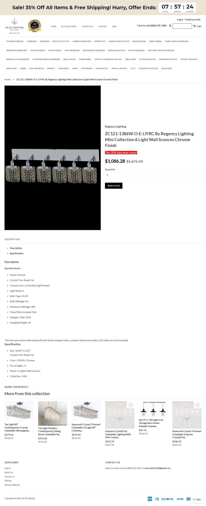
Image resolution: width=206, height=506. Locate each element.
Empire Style (99, 41)
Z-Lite (132, 68)
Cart (114, 26)
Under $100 (31, 41)
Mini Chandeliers (72, 50)
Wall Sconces (69, 59)
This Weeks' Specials (15, 41)
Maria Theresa (155, 41)
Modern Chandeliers (82, 41)
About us (9, 472)
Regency (51, 68)
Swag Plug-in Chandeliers (17, 59)
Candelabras (85, 59)
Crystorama (86, 68)
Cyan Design (63, 68)
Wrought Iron (139, 41)
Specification (16, 253)
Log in (180, 19)
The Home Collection (148, 68)
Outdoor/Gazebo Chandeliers (46, 59)
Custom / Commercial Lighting (108, 59)
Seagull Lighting (119, 68)
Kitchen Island (54, 50)
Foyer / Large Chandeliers (176, 41)
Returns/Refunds (12, 485)
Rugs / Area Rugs (36, 68)
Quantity (110, 169)
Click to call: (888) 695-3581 (152, 25)
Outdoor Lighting (147, 59)
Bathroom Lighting (168, 59)
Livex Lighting (101, 68)
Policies (102, 26)
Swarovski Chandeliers (16, 50)
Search (8, 468)
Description (12, 239)
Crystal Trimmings (189, 59)
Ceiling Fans (166, 68)
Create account (192, 19)
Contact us (87, 26)
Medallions (11, 68)
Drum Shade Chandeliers (94, 50)
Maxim (75, 68)
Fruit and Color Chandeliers (161, 50)
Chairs (23, 68)
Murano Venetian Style (119, 41)
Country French (37, 50)
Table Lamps (130, 59)
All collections (68, 26)
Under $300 (44, 41)
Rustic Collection (60, 41)
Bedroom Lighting (116, 50)
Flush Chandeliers (136, 50)
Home (53, 26)
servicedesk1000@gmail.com (157, 468)
